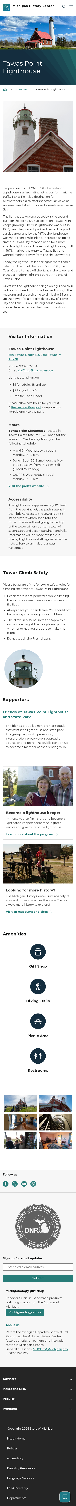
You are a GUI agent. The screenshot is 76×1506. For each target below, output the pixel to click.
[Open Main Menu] (71, 6)
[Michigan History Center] (5, 89)
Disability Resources (21, 1468)
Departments (16, 1498)
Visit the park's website (26, 486)
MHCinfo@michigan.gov (35, 370)
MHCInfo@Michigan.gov (50, 1349)
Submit (38, 1278)
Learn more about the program (29, 834)
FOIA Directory (17, 1488)
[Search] (64, 6)
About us (12, 1325)
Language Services (20, 1478)
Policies (12, 1448)
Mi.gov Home (16, 1438)
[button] (20, 1103)
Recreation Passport (26, 407)
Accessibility (15, 1458)
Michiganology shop (24, 1312)
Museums (21, 89)
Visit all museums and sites (27, 911)
